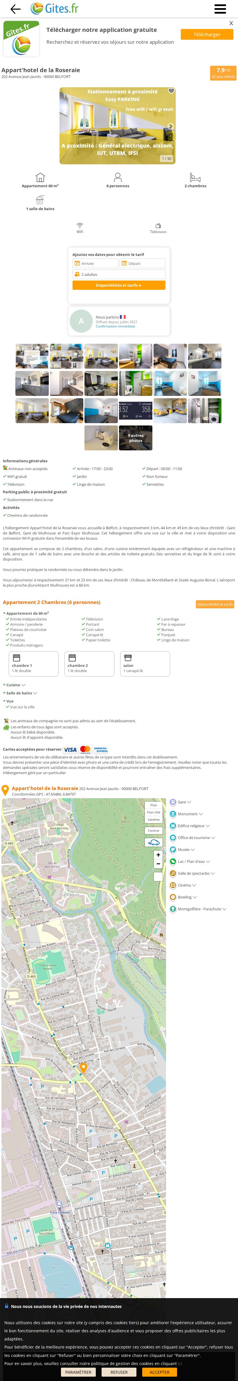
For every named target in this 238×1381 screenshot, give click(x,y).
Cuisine (13, 684)
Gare (181, 802)
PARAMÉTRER (78, 1372)
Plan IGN (153, 812)
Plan (153, 805)
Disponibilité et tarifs (215, 604)
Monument (187, 813)
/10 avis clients (223, 72)
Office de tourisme (193, 837)
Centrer (154, 830)
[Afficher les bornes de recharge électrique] (154, 842)
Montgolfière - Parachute (199, 908)
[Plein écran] (158, 876)
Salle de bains (19, 693)
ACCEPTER (160, 1372)
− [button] (158, 863)
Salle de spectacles (193, 873)
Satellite (154, 819)
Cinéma (184, 885)
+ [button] (158, 854)
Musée (183, 849)
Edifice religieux (191, 825)
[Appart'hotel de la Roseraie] (117, 162)
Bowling (184, 897)
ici (180, 1363)
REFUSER (119, 1372)
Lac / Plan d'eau (191, 861)
